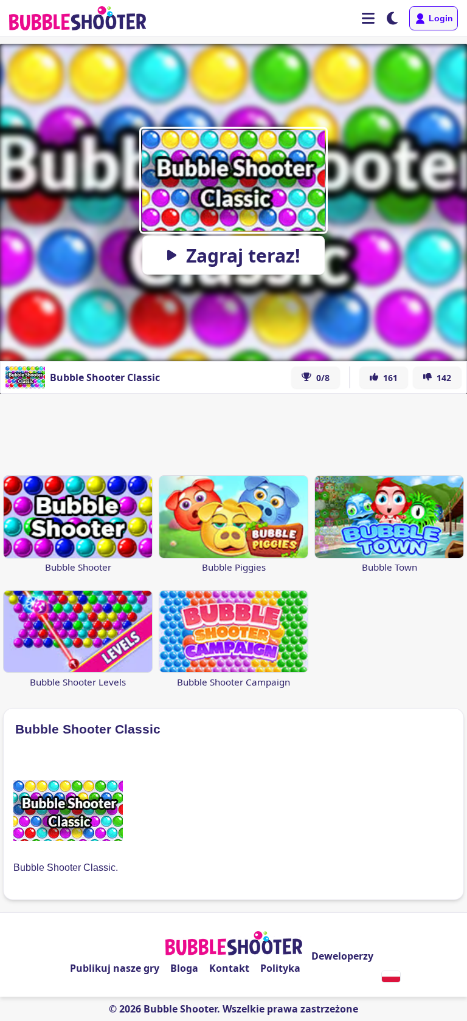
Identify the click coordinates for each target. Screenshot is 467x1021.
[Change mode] (392, 18)
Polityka (280, 968)
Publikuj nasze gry (114, 968)
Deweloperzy (342, 956)
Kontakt (229, 968)
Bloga (184, 968)
